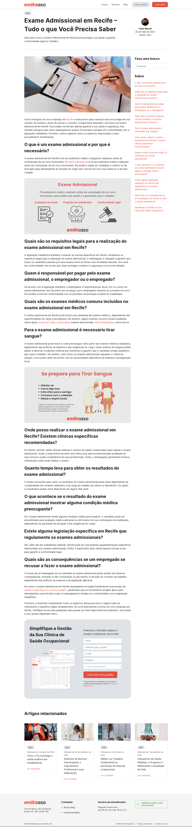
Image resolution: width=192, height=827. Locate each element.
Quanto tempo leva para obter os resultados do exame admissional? (151, 155)
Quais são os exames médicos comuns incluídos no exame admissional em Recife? (149, 119)
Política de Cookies (144, 824)
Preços (105, 4)
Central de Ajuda (72, 812)
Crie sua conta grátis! (100, 674)
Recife (69, 119)
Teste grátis (160, 4)
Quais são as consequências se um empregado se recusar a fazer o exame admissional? (151, 198)
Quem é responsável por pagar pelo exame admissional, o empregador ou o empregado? (149, 107)
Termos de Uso (162, 824)
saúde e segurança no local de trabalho (45, 590)
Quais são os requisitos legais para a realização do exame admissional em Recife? (151, 94)
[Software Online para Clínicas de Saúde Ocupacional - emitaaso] (35, 4)
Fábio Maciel (145, 28)
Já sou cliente (141, 4)
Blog (126, 4)
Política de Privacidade (125, 824)
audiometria (63, 322)
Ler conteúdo (33, 768)
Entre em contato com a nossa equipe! (152, 804)
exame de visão (46, 322)
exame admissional (77, 161)
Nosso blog (69, 807)
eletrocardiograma (104, 322)
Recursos (116, 4)
